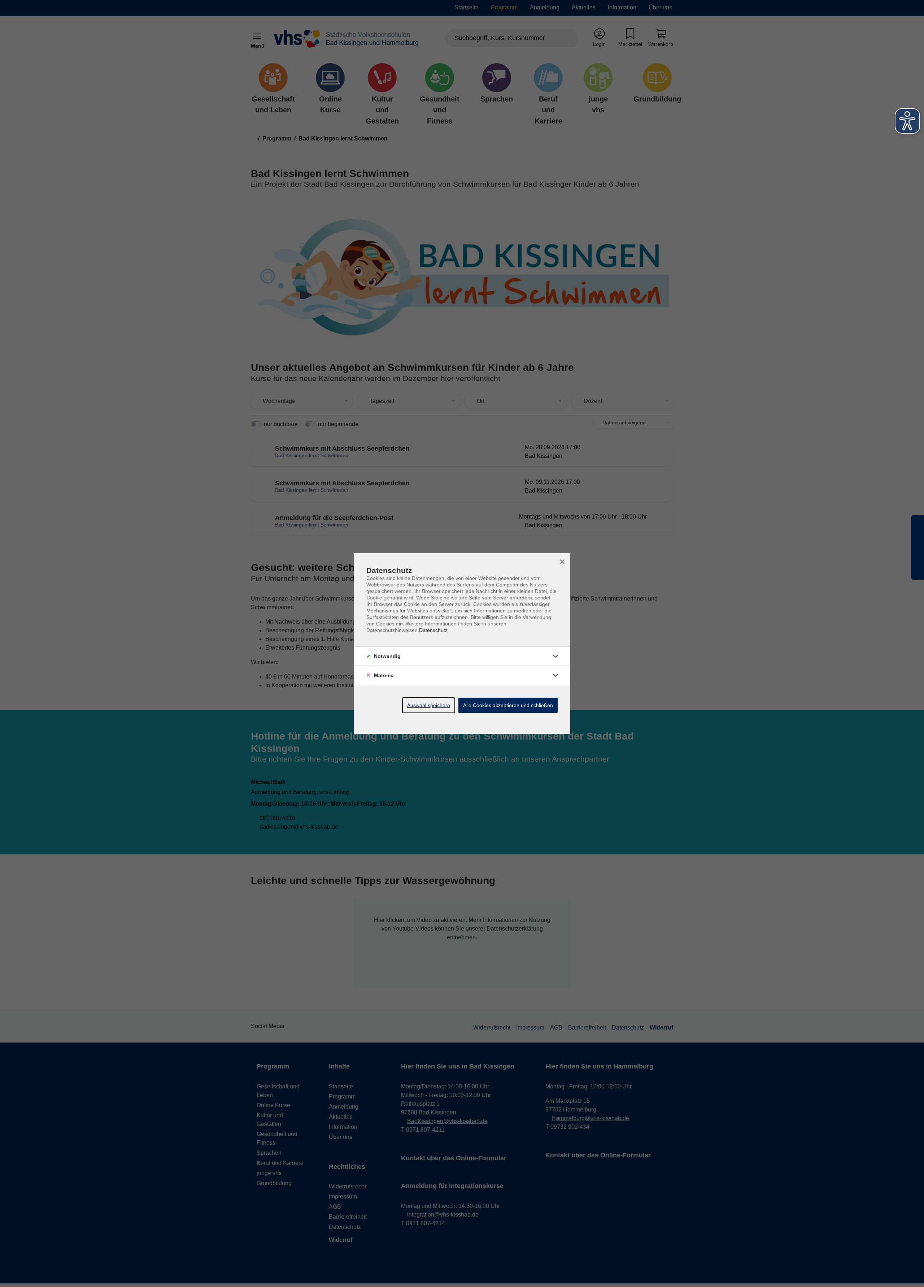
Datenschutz (433, 630)
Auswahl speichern (428, 705)
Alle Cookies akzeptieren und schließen (508, 705)
